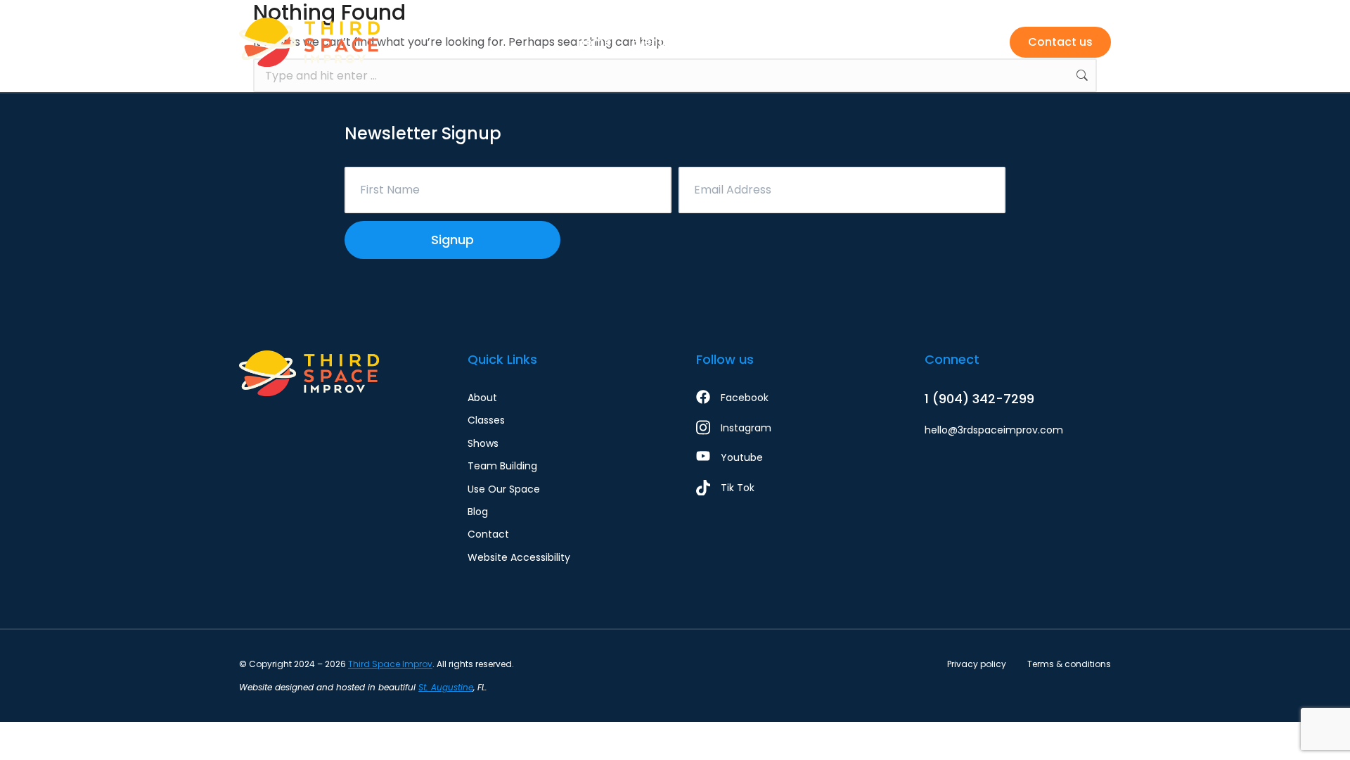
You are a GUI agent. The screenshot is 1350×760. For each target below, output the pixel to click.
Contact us (1060, 42)
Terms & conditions (1069, 664)
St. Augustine (445, 687)
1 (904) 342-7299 (979, 398)
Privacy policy (976, 664)
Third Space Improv (390, 664)
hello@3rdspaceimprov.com (994, 430)
